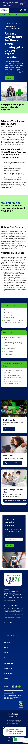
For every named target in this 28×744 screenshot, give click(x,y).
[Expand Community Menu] (13, 673)
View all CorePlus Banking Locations (13, 636)
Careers (6, 678)
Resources (7, 658)
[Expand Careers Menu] (10, 678)
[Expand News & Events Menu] (15, 663)
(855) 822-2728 (15, 597)
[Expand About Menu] (9, 647)
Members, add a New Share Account (13, 690)
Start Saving (9, 429)
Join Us (6, 653)
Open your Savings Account (11, 204)
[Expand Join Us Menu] (10, 653)
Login (10, 15)
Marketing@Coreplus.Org (16, 610)
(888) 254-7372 (18, 595)
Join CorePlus (17, 15)
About (6, 648)
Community (8, 673)
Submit (9, 545)
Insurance (7, 668)
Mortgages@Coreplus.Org (16, 608)
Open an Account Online (12, 463)
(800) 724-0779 (13, 593)
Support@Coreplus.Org (14, 611)
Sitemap (9, 736)
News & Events (8, 663)
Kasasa (6, 642)
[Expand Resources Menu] (12, 658)
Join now (9, 78)
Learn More (21, 4)
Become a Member (9, 693)
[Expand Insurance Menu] (12, 668)
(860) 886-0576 (14, 591)
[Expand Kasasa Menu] (10, 642)
